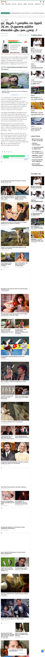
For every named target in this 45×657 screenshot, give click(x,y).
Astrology (31, 4)
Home (2, 4)
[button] (43, 2)
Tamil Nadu (8, 4)
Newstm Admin (5, 33)
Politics (14, 4)
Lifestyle (19, 4)
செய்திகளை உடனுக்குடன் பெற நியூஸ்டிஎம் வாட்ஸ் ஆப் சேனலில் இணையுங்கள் (14, 157)
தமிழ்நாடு (6, 19)
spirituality (38, 4)
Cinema (25, 4)
